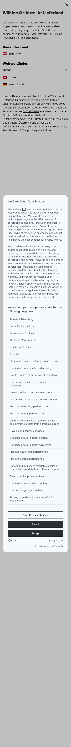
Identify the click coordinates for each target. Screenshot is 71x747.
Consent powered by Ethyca (47, 546)
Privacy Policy (55, 540)
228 (24, 209)
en (12, 540)
